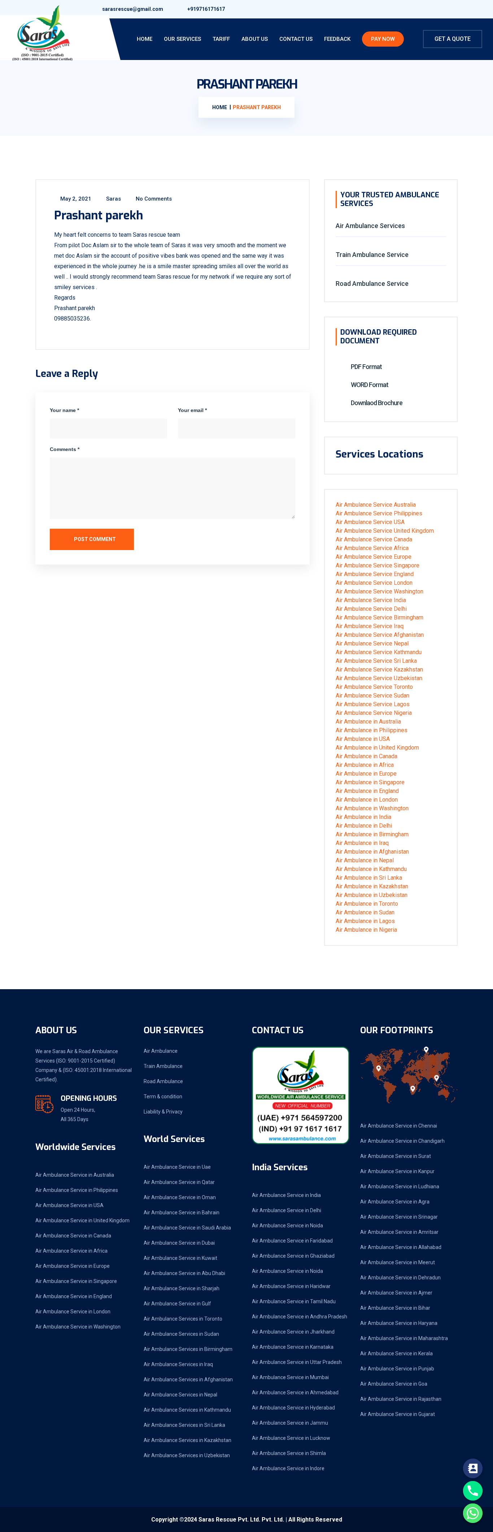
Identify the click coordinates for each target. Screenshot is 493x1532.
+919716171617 (206, 9)
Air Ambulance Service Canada (374, 539)
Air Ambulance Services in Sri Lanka (184, 1425)
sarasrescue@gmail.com (132, 9)
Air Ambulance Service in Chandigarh (402, 1141)
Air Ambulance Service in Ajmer (396, 1293)
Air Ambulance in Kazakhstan (372, 886)
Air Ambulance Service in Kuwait (180, 1258)
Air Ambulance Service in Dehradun (400, 1277)
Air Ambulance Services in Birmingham (188, 1349)
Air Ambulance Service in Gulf (177, 1303)
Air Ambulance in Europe (366, 773)
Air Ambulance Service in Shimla (289, 1453)
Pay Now (383, 39)
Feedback (337, 39)
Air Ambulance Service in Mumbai (290, 1377)
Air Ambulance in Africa (365, 764)
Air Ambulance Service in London (72, 1311)
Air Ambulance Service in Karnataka (292, 1347)
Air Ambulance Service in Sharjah (181, 1288)
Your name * (64, 410)
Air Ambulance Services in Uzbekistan (187, 1455)
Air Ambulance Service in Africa (71, 1251)
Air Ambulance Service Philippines (379, 513)
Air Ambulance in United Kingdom (377, 747)
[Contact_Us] (473, 1468)
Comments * (64, 449)
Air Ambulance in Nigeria (366, 929)
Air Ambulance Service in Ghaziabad (293, 1256)
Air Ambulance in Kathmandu (371, 869)
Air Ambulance (161, 1051)
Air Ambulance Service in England (73, 1296)
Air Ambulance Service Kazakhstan (379, 669)
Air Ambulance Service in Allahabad (400, 1247)
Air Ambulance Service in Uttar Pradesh (297, 1362)
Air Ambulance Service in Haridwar (291, 1286)
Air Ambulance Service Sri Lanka (376, 660)
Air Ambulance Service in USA (69, 1205)
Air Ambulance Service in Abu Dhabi (184, 1273)
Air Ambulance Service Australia (376, 504)
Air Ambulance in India (363, 817)
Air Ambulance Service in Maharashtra (404, 1338)
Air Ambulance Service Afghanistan (380, 634)
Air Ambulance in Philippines (371, 730)
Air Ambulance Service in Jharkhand (293, 1332)
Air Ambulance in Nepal (365, 860)
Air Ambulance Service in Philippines (76, 1190)
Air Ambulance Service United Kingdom (385, 530)
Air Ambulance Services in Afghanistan (188, 1379)
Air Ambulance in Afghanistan (372, 851)
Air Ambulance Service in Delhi (286, 1210)
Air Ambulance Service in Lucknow (291, 1438)
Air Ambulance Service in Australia (74, 1175)
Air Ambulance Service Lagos (373, 704)
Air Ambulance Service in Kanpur (397, 1171)
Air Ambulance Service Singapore (377, 565)
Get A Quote (453, 38)
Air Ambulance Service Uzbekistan (379, 678)
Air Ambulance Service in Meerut (397, 1262)
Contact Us (296, 39)
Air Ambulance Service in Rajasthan (400, 1399)
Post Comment (94, 539)
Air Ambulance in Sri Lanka (369, 877)
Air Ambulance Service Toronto (374, 686)
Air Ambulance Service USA (370, 522)
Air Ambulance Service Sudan (372, 695)
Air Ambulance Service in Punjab (397, 1369)
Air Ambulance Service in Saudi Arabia (187, 1228)
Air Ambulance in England (367, 791)
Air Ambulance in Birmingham (372, 834)
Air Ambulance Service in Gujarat (397, 1414)
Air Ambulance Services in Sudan (181, 1334)
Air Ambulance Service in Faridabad (292, 1241)
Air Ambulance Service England (375, 574)
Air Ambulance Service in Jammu (290, 1423)
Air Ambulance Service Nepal (372, 643)
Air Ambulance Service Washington (379, 591)
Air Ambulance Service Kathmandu (379, 652)
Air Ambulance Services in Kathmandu (187, 1410)
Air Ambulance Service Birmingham (379, 617)
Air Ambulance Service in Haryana (398, 1323)
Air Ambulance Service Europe (373, 556)
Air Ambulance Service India (371, 600)
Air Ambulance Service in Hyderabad (293, 1408)
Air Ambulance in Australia (368, 721)
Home (144, 39)
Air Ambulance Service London (374, 582)
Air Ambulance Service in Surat (395, 1156)
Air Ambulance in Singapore (370, 782)
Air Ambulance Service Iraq (369, 626)
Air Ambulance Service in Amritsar (399, 1232)
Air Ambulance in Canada (366, 756)
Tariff (221, 39)
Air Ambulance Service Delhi (371, 608)
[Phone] (473, 1491)
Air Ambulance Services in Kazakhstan (187, 1440)
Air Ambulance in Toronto (367, 903)
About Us (254, 39)
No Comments (153, 199)
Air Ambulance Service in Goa (393, 1384)
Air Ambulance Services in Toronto (183, 1319)
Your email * (192, 410)
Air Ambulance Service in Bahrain (181, 1212)
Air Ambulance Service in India (286, 1195)
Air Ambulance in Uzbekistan (371, 895)
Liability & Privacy (163, 1112)
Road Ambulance (163, 1081)
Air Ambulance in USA (363, 738)
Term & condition (163, 1096)
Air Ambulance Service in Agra (394, 1202)
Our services (182, 39)
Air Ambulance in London (367, 799)
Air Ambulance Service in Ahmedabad (295, 1392)
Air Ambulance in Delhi (364, 825)
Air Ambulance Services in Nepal (180, 1395)
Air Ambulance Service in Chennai (398, 1126)
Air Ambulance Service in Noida (287, 1225)
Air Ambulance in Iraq (362, 843)
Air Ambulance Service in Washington (78, 1327)
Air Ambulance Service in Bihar (395, 1308)
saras (113, 199)
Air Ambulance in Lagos (365, 921)
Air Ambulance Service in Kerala (396, 1353)
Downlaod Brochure (376, 403)
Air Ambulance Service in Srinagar (399, 1217)
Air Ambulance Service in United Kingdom (82, 1220)
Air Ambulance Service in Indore (288, 1468)
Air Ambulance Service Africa (372, 548)
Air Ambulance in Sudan (365, 912)
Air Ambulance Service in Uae (177, 1167)
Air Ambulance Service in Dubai (179, 1243)
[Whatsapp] (473, 1513)
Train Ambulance (163, 1066)
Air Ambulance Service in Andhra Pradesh (299, 1316)
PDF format (366, 366)
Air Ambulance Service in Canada (73, 1236)
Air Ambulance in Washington (372, 808)
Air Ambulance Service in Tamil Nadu (294, 1301)
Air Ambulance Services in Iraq (178, 1364)
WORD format (369, 385)
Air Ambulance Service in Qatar (179, 1182)
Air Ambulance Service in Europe (72, 1266)
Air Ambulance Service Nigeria (374, 712)
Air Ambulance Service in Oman (180, 1197)
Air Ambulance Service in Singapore (76, 1281)
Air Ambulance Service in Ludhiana (399, 1186)
